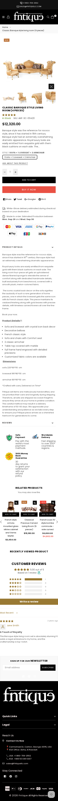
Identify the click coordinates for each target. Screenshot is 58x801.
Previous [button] (6, 62)
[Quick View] (16, 503)
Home (5, 27)
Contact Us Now (15, 740)
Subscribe (48, 667)
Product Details (12, 247)
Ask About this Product (15, 163)
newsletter (29, 660)
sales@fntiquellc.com (30, 6)
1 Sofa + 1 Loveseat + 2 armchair (19, 157)
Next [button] (51, 62)
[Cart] (52, 16)
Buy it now (29, 189)
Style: (23, 152)
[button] (9, 115)
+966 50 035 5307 (22, 758)
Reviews (7, 422)
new (7, 40)
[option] (29, 64)
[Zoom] (51, 86)
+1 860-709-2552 (30, 3)
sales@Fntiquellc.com (17, 763)
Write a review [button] (29, 601)
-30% (43, 502)
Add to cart (11, 514)
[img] (6, 621)
